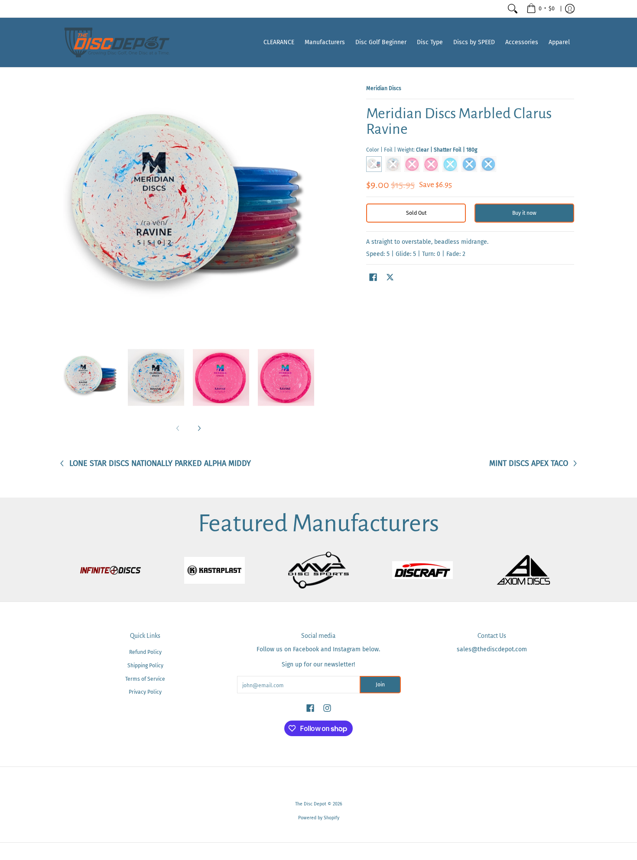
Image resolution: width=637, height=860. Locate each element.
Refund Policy (145, 652)
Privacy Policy (145, 692)
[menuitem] (540, 8)
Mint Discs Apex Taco (528, 463)
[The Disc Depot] (117, 42)
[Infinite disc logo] (110, 570)
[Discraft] (422, 570)
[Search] (512, 8)
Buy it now (524, 213)
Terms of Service (145, 679)
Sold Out (416, 213)
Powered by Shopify (318, 818)
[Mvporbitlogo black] (318, 570)
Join (380, 685)
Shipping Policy (145, 666)
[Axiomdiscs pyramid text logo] (526, 570)
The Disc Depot (310, 804)
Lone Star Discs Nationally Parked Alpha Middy (160, 463)
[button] (373, 277)
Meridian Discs (383, 88)
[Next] (198, 428)
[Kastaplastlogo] (214, 570)
